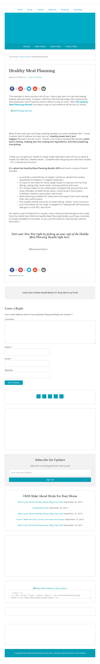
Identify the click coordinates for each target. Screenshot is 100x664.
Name (8, 347)
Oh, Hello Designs (79, 653)
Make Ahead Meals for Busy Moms (40, 653)
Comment (9, 319)
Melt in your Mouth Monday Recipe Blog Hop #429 (40, 513)
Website (9, 370)
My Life (20, 275)
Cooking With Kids (40, 508)
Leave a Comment (35, 77)
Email (8, 358)
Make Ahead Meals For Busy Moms (50, 28)
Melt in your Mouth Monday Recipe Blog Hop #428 (40, 525)
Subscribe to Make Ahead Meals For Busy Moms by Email (50, 292)
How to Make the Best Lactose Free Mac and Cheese (40, 519)
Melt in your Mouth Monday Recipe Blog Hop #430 (40, 502)
